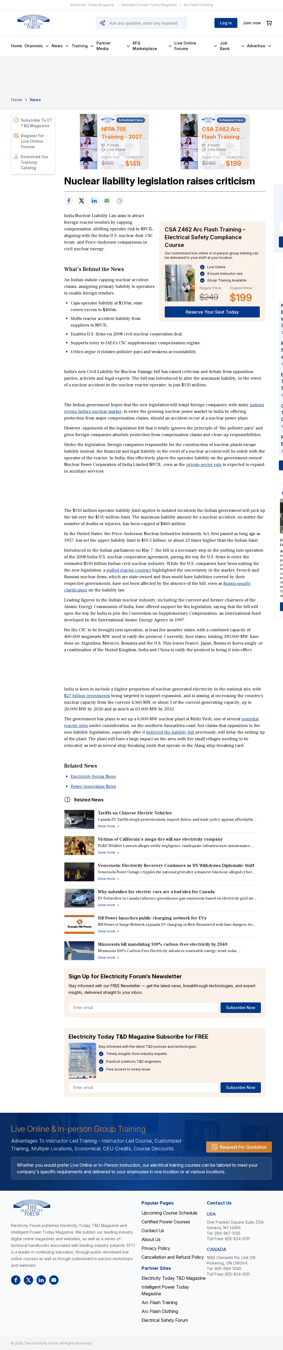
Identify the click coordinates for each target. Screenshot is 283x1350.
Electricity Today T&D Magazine (174, 1278)
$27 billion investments (87, 696)
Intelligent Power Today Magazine (149, 5)
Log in (226, 22)
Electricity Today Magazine (92, 5)
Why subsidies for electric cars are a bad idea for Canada (156, 892)
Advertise (256, 45)
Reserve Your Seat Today (212, 312)
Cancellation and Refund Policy (173, 1257)
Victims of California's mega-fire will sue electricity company (160, 839)
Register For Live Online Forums (32, 141)
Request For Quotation (243, 1147)
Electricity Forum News (93, 776)
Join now (252, 22)
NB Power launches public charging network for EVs (152, 918)
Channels (33, 45)
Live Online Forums (185, 46)
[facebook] (69, 201)
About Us (151, 1239)
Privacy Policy (156, 1248)
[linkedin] (94, 201)
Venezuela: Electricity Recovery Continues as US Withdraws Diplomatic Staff (176, 865)
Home (16, 45)
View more (106, 826)
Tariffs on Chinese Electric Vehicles (135, 813)
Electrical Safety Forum (165, 1320)
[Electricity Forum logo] (33, 22)
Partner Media (103, 46)
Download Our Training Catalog (34, 162)
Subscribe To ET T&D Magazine (36, 123)
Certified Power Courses (166, 1221)
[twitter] (81, 201)
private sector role (204, 464)
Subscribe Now (240, 1007)
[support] (107, 201)
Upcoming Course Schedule (169, 1213)
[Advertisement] (164, 490)
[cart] (269, 23)
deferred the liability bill (170, 732)
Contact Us (153, 1230)
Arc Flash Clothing (198, 5)
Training (80, 45)
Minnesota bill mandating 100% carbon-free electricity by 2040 (162, 944)
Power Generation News (93, 786)
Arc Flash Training (159, 1302)
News (57, 45)
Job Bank (225, 46)
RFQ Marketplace (145, 46)
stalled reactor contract (128, 570)
